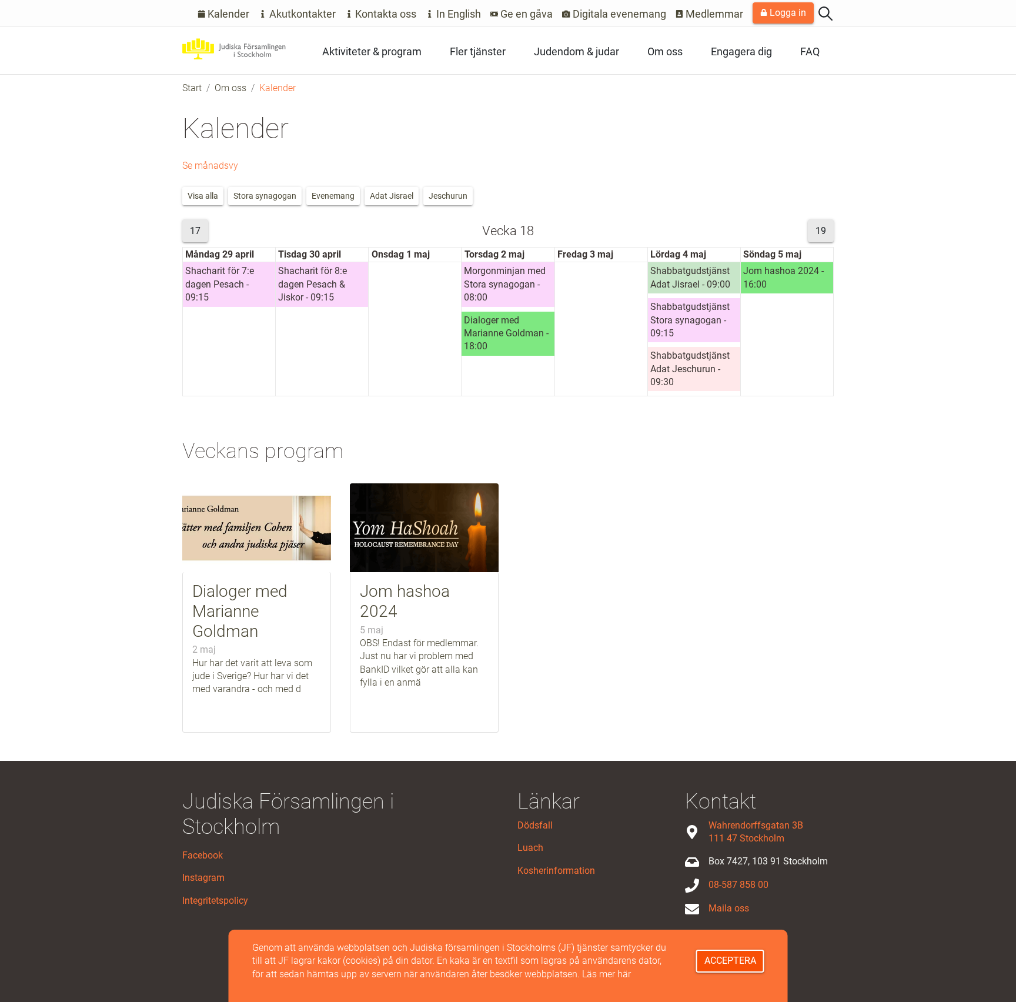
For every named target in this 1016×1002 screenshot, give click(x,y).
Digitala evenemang (618, 14)
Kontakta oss (384, 14)
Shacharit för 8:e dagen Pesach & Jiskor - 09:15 (312, 284)
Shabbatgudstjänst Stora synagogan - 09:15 (690, 320)
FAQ (810, 51)
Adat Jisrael (391, 196)
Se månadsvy (210, 165)
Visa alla (203, 196)
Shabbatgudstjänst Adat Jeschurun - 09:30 (690, 369)
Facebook (202, 855)
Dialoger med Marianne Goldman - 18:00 (506, 333)
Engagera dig (741, 51)
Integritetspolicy (215, 900)
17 (195, 230)
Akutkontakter (301, 14)
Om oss (665, 51)
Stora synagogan (264, 196)
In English (457, 14)
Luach (530, 847)
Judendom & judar (576, 51)
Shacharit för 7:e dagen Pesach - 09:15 (219, 284)
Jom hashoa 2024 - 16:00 (783, 277)
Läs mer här (606, 974)
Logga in (786, 12)
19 (821, 230)
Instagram (203, 877)
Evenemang (333, 196)
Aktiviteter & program (372, 51)
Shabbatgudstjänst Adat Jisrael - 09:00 (690, 277)
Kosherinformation (556, 870)
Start (192, 87)
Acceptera (730, 960)
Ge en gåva (525, 14)
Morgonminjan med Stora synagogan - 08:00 (505, 284)
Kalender (227, 14)
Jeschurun (448, 196)
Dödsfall (535, 825)
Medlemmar (713, 14)
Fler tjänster (478, 51)
